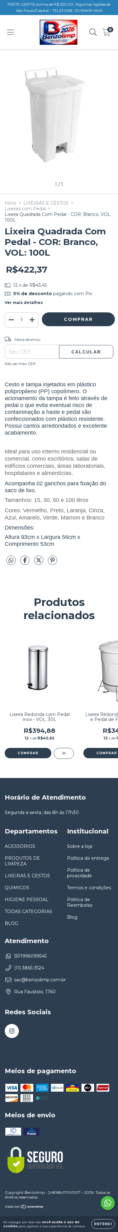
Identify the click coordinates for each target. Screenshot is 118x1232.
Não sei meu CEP (20, 363)
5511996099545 (30, 956)
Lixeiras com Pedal (25, 208)
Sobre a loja (79, 846)
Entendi (103, 1224)
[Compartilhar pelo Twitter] (39, 563)
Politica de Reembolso (80, 902)
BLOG (11, 923)
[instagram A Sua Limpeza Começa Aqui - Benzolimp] (12, 1031)
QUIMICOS (17, 887)
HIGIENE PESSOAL (26, 899)
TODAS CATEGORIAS (28, 911)
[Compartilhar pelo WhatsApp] (11, 561)
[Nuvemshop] (24, 1207)
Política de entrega (88, 858)
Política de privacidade (79, 873)
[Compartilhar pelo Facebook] (25, 563)
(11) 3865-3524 (29, 968)
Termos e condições (89, 887)
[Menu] (10, 32)
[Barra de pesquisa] (93, 32)
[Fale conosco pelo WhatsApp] (108, 1203)
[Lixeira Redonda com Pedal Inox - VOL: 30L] (64, 753)
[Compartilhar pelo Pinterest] (52, 563)
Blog (72, 917)
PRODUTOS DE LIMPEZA (22, 861)
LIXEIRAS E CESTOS (46, 203)
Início (10, 203)
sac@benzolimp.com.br (40, 980)
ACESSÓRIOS (20, 846)
